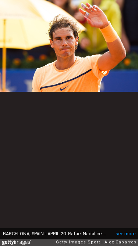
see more (125, 233)
